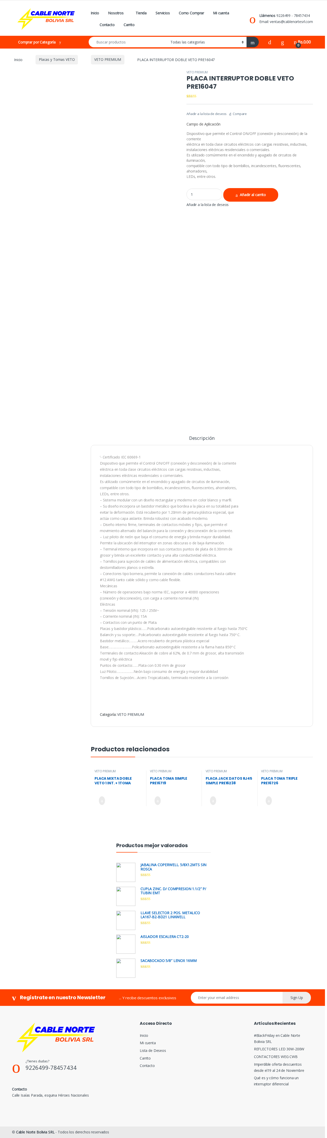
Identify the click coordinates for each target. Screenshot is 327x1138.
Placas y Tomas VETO (57, 59)
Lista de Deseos (153, 1050)
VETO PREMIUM (107, 59)
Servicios (163, 12)
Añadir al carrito (253, 194)
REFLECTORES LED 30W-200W (279, 1049)
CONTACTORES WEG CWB (276, 1056)
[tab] (202, 440)
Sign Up (296, 997)
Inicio (95, 12)
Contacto (107, 24)
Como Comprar (191, 12)
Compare (240, 113)
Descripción (202, 438)
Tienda (141, 12)
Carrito (129, 24)
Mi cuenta (221, 12)
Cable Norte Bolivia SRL (35, 1132)
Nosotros (116, 12)
